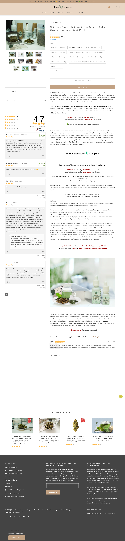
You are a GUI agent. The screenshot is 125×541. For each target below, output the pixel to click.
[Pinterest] (19, 516)
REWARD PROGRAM (17, 537)
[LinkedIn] (24, 516)
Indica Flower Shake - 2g (58, 57)
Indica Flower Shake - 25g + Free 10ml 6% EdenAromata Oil (87, 62)
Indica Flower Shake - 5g (76, 57)
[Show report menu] (43, 156)
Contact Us (8, 477)
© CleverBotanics (14, 531)
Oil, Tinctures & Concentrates (13, 470)
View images (56, 355)
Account (102, 7)
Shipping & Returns (13, 83)
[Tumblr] (28, 516)
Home (44, 13)
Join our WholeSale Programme (14, 490)
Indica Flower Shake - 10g (94, 57)
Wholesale (8, 483)
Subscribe (53, 492)
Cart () (117, 7)
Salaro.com (19, 533)
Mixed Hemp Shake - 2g (58, 47)
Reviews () (53, 39)
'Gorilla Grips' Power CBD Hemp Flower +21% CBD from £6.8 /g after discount (103, 439)
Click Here (103, 165)
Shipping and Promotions (12, 493)
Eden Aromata (55, 23)
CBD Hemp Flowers (11, 467)
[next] (119, 430)
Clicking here (97, 337)
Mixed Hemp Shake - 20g (58, 52)
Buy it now (82, 87)
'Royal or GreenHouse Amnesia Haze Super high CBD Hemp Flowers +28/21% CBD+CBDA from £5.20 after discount (22, 440)
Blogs (60, 13)
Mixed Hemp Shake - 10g (93, 47)
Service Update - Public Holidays (14, 496)
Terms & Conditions (11, 480)
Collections (8, 486)
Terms (81, 13)
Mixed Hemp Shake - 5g (75, 47)
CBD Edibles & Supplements (13, 474)
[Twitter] (10, 516)
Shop (52, 13)
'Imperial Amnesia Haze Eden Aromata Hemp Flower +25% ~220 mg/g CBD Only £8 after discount (49, 440)
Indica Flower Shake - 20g (58, 62)
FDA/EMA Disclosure (13, 92)
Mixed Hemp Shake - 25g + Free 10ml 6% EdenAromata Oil (86, 52)
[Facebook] (6, 516)
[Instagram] (15, 516)
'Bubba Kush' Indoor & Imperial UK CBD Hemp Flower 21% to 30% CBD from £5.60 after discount (76, 439)
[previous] (6, 430)
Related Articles (12, 100)
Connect (70, 13)
